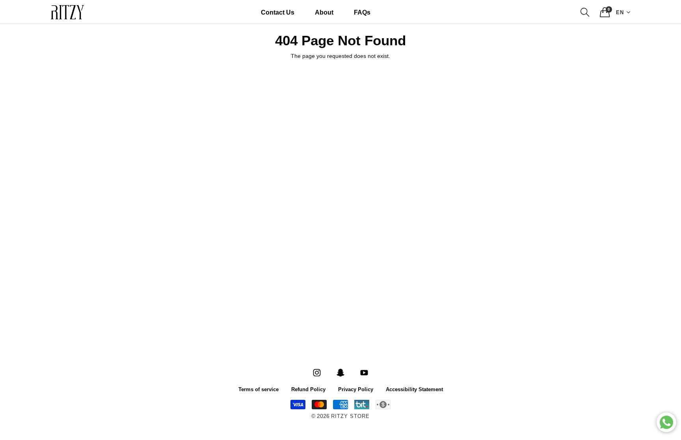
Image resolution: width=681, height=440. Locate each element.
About (324, 12)
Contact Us (277, 12)
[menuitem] (278, 12)
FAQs (362, 12)
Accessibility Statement (414, 389)
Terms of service (258, 389)
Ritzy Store (350, 416)
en (620, 12)
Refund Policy (308, 389)
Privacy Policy (355, 389)
